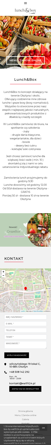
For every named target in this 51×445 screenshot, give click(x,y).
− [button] (3, 275)
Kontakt (26, 423)
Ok (43, 428)
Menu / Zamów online (25, 60)
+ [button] (3, 271)
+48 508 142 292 (19, 371)
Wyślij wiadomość (16, 355)
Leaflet (23, 311)
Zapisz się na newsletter (25, 389)
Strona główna (25, 411)
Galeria (25, 419)
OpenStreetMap (38, 311)
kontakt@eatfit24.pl (22, 383)
